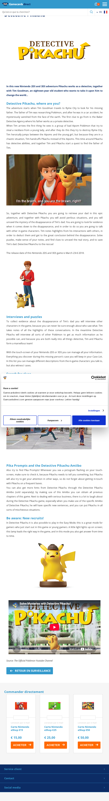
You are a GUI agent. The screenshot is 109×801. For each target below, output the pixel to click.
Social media (12, 787)
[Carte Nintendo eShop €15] (21, 723)
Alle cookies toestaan (89, 420)
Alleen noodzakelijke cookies (20, 420)
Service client (13, 769)
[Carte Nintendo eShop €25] (54, 723)
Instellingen (94, 410)
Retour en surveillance (32, 671)
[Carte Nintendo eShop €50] (88, 723)
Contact (9, 778)
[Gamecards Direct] (16, 4)
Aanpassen (52, 420)
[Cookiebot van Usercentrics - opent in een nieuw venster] (93, 378)
